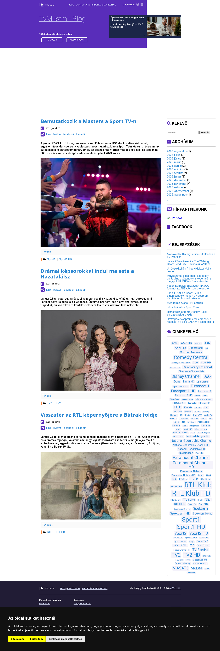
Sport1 (51, 259)
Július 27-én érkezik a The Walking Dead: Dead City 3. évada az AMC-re (188, 263)
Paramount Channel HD (191, 465)
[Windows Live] (142, 5)
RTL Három (205, 479)
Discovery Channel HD (191, 371)
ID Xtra (187, 415)
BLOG (71, 4)
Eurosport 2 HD (183, 395)
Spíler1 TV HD (191, 538)
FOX (177, 407)
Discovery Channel (197, 367)
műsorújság (77, 40)
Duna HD (188, 381)
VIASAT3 (181, 568)
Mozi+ (178, 429)
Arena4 (198, 343)
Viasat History (182, 563)
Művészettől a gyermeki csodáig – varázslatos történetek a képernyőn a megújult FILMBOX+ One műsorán (189, 278)
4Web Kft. (175, 588)
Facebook (68, 134)
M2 (210, 419)
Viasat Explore (200, 559)
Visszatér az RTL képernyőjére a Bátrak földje (99, 414)
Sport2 (180, 533)
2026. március (175, 169)
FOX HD (188, 407)
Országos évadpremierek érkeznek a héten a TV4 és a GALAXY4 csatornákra (190, 320)
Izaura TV (197, 415)
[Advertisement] (110, 77)
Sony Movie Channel (182, 509)
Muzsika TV (178, 436)
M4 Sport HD (203, 422)
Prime (201, 475)
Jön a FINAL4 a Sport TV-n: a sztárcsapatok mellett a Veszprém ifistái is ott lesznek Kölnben (187, 295)
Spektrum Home (202, 513)
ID (181, 415)
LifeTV (204, 419)
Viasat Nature (200, 563)
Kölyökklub (183, 419)
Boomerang (196, 348)
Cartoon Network (191, 352)
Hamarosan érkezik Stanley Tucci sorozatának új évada (187, 313)
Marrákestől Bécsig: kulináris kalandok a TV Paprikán (191, 256)
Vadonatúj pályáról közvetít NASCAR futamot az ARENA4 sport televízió (188, 287)
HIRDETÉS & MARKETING (103, 4)
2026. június (174, 158)
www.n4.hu (44, 603)
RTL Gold (183, 479)
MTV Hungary (203, 433)
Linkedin (81, 134)
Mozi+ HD (188, 429)
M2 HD (176, 422)
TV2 (49, 403)
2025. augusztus (177, 194)
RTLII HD (179, 504)
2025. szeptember (178, 191)
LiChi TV (194, 419)
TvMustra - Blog (62, 19)
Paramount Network (191, 471)
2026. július (173, 155)
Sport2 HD (198, 533)
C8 (206, 348)
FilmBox (174, 399)
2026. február (175, 173)
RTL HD (60, 532)
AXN (207, 343)
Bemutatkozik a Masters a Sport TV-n (88, 121)
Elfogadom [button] (17, 638)
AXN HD (180, 348)
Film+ (205, 396)
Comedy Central (191, 357)
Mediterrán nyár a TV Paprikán (185, 303)
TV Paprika (200, 549)
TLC (192, 545)
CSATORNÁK (82, 4)
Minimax (205, 425)
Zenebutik (191, 573)
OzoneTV (199, 453)
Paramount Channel (191, 457)
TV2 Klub (179, 560)
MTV (193, 433)
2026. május (174, 162)
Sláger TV (192, 504)
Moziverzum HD (180, 432)
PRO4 (208, 475)
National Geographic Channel (191, 441)
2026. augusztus (177, 151)
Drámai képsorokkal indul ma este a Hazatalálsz (87, 273)
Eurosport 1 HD (183, 391)
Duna (177, 381)
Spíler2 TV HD (180, 541)
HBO (206, 407)
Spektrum (200, 508)
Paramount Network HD (183, 475)
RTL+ (200, 500)
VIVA (207, 569)
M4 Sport (191, 422)
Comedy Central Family (181, 363)
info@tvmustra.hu (82, 603)
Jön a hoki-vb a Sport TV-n (183, 307)
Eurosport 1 (200, 386)
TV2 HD (60, 403)
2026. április (174, 165)
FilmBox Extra (187, 399)
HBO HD (188, 411)
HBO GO (178, 411)
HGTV (197, 412)
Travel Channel (203, 545)
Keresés (205, 132)
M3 (183, 422)
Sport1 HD (65, 259)
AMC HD (186, 343)
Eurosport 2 (204, 391)
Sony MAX (203, 504)
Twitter (57, 134)
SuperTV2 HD (180, 545)
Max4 (185, 426)
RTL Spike (189, 499)
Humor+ (174, 415)
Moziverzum (201, 429)
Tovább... (47, 252)
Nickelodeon (186, 452)
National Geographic (197, 436)
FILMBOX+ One (179, 403)
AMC (175, 343)
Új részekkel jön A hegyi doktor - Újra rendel (189, 270)
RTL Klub (198, 485)
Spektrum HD (180, 513)
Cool (195, 362)
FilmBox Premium (204, 399)
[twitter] (138, 5)
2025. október (175, 187)
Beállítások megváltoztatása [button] (65, 638)
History (206, 412)
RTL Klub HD (191, 493)
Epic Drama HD (180, 386)
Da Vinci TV (175, 368)
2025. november (176, 183)
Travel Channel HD (182, 550)
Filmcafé (192, 403)
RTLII (208, 499)
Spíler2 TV (204, 538)
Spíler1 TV (178, 538)
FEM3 (197, 396)
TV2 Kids (207, 556)
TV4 (188, 560)
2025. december (176, 180)
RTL (49, 532)
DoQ (207, 376)
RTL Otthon (175, 500)
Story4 (191, 541)
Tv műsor (52, 40)
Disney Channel (186, 376)
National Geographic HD (191, 448)
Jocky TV (208, 415)
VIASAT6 (196, 568)
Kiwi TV (173, 419)
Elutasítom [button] (36, 638)
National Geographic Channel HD (191, 445)
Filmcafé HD (204, 403)
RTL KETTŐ (176, 486)
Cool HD (206, 362)
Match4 (176, 425)
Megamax (194, 426)
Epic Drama (202, 381)
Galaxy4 (198, 408)
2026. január (174, 176)
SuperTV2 (202, 541)
